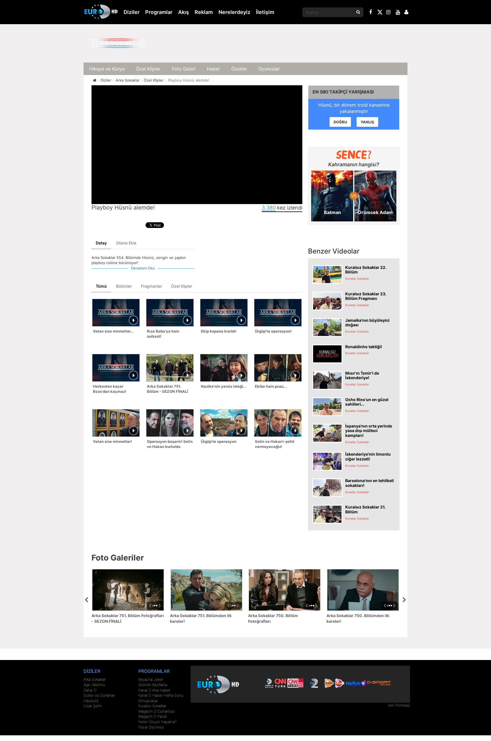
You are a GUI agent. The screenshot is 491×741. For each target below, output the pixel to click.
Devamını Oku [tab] (143, 268)
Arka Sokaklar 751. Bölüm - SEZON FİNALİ (167, 389)
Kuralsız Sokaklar (152, 705)
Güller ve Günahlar (99, 695)
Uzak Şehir (93, 705)
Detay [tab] (101, 242)
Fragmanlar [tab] (151, 286)
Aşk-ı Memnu (94, 684)
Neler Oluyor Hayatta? (157, 721)
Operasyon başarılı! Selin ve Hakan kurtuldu (170, 444)
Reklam (204, 12)
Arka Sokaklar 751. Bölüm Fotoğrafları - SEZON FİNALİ (127, 618)
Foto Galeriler (117, 558)
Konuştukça (147, 700)
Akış (183, 12)
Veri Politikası (399, 705)
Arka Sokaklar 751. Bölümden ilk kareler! (201, 618)
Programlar (158, 12)
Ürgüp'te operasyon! (273, 331)
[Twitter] (380, 13)
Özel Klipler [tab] (181, 286)
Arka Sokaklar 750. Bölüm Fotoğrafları (273, 618)
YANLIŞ (367, 122)
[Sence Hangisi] (354, 154)
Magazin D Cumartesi (156, 711)
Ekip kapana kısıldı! (218, 331)
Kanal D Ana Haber (154, 690)
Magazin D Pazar (152, 716)
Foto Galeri (183, 69)
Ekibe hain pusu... (271, 386)
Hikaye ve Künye (107, 69)
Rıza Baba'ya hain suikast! (163, 334)
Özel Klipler (148, 69)
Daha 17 (90, 690)
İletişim (265, 12)
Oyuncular (269, 69)
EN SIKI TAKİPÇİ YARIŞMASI (343, 92)
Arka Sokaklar (95, 679)
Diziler (132, 12)
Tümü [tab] (101, 286)
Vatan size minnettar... (113, 331)
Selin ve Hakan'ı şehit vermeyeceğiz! (274, 444)
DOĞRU (340, 122)
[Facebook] (371, 13)
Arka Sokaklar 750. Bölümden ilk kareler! (357, 618)
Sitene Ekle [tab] (126, 242)
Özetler (239, 69)
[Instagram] (388, 13)
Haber (213, 69)
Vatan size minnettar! (112, 441)
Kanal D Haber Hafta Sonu (160, 695)
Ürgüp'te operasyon (218, 441)
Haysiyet (91, 700)
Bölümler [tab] (124, 286)
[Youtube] (398, 13)
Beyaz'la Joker (150, 679)
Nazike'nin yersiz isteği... (224, 386)
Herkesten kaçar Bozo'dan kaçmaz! (109, 389)
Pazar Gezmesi (151, 727)
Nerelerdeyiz (234, 12)
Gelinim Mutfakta (152, 684)
